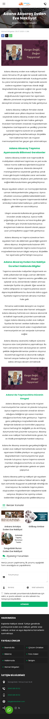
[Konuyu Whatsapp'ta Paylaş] (10, 35)
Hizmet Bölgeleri (29, 23)
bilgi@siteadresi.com (16, 701)
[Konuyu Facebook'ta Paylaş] (2, 35)
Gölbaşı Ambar (36, 526)
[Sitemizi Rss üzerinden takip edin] (19, 708)
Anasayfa (16, 23)
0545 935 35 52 (14, 688)
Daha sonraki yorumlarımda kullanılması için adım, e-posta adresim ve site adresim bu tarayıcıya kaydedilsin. (22, 596)
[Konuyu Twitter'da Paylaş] (6, 35)
